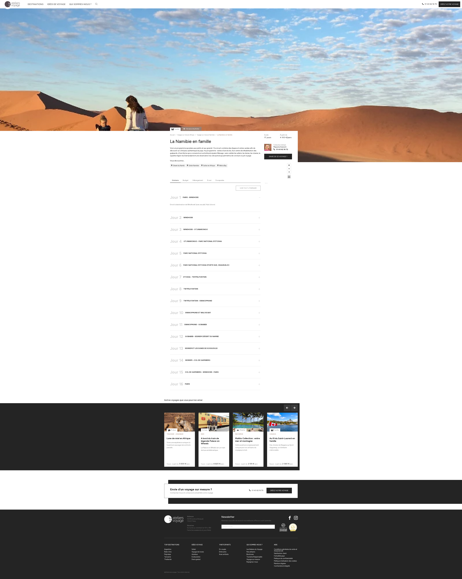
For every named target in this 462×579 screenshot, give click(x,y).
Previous (287, 407)
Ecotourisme (196, 557)
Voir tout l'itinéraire (248, 188)
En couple (222, 549)
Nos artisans (251, 552)
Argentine (167, 549)
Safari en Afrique (209, 165)
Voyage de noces (198, 552)
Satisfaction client (280, 553)
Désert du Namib (178, 165)
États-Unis (167, 552)
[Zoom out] (289, 168)
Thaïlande (167, 559)
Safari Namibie (194, 165)
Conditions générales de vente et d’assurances (285, 550)
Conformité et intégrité (282, 566)
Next (294, 407)
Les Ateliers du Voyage (254, 549)
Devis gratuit (196, 559)
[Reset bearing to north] (289, 172)
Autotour (195, 554)
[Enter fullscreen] (289, 177)
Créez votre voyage (449, 4)
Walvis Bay (223, 165)
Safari (194, 549)
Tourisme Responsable (254, 557)
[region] (278, 174)
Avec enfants (223, 554)
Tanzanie (167, 557)
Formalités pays (279, 556)
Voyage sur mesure (253, 559)
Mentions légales (280, 563)
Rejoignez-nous (252, 562)
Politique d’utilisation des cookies (285, 561)
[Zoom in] (289, 165)
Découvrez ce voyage (179, 428)
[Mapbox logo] (266, 184)
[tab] (175, 180)
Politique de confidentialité (283, 558)
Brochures (250, 554)
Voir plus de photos (192, 129)
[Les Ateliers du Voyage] (11, 4)
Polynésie (167, 554)
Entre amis (222, 552)
